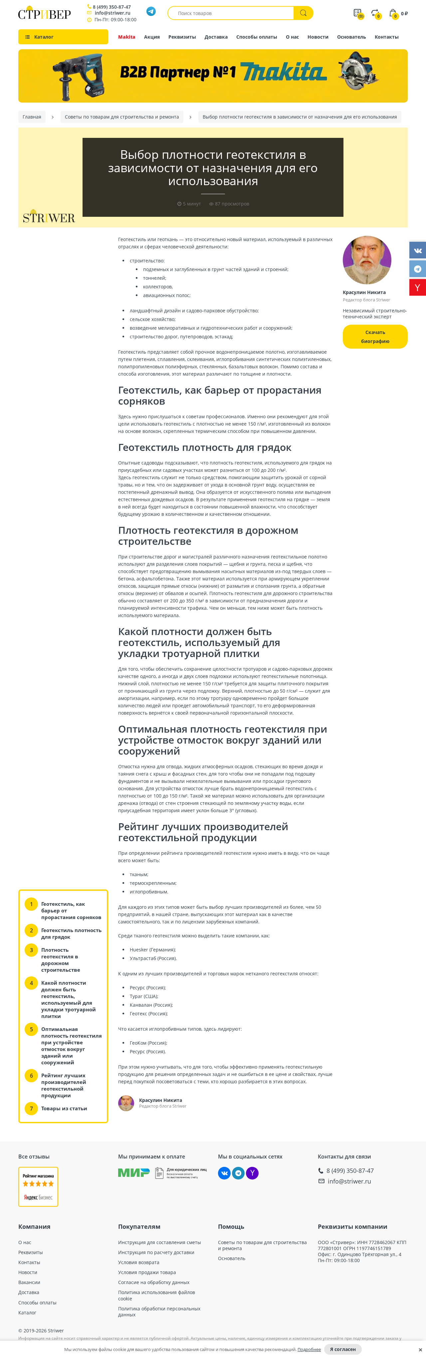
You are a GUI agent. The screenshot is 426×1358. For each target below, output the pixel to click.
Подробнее (309, 1349)
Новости (318, 37)
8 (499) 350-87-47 (112, 7)
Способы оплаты (256, 37)
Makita (126, 37)
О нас (292, 37)
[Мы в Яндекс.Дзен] (252, 1173)
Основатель (351, 37)
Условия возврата (138, 1262)
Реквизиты (182, 37)
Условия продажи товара (147, 1272)
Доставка (216, 37)
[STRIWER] (44, 17)
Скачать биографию (375, 336)
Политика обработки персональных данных (159, 1312)
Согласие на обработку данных (153, 1282)
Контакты (387, 37)
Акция (152, 37)
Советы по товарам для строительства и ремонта (262, 1245)
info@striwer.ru (112, 13)
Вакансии (29, 1282)
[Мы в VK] (224, 1173)
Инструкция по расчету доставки (156, 1252)
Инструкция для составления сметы (159, 1242)
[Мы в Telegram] (238, 1173)
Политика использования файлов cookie (156, 1295)
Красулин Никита (160, 1100)
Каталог (27, 1313)
